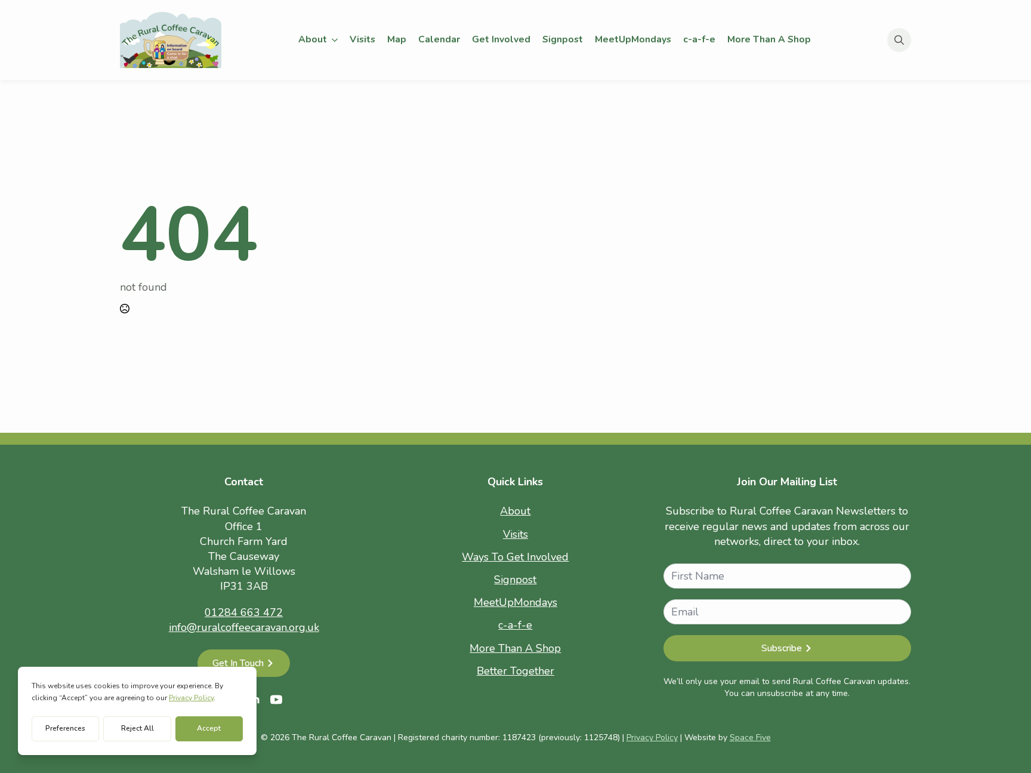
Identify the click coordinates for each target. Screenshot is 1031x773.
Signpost (562, 39)
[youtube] (276, 699)
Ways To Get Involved (515, 557)
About (312, 39)
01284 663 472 (244, 612)
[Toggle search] (899, 40)
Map (396, 39)
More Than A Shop (769, 39)
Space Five (750, 737)
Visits (362, 39)
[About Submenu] (335, 40)
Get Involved (501, 39)
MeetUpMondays (633, 39)
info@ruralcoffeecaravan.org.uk (244, 627)
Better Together (515, 671)
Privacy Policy (652, 737)
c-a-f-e (699, 39)
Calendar (439, 39)
